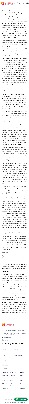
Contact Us (12, 375)
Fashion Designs (5, 375)
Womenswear (23, 378)
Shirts (21, 375)
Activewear (22, 388)
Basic (21, 390)
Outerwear (22, 385)
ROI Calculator (5, 368)
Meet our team (13, 378)
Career (11, 380)
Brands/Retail (4, 390)
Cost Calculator (5, 365)
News (11, 383)
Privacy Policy (7, 399)
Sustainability (4, 360)
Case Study (4, 363)
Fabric (3, 378)
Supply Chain (4, 383)
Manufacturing (5, 388)
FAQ (11, 385)
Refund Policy (13, 399)
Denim (21, 383)
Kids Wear (22, 380)
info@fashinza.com (14, 340)
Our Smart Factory (17, 352)
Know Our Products (6, 380)
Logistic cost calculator (6, 357)
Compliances (4, 352)
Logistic (3, 355)
